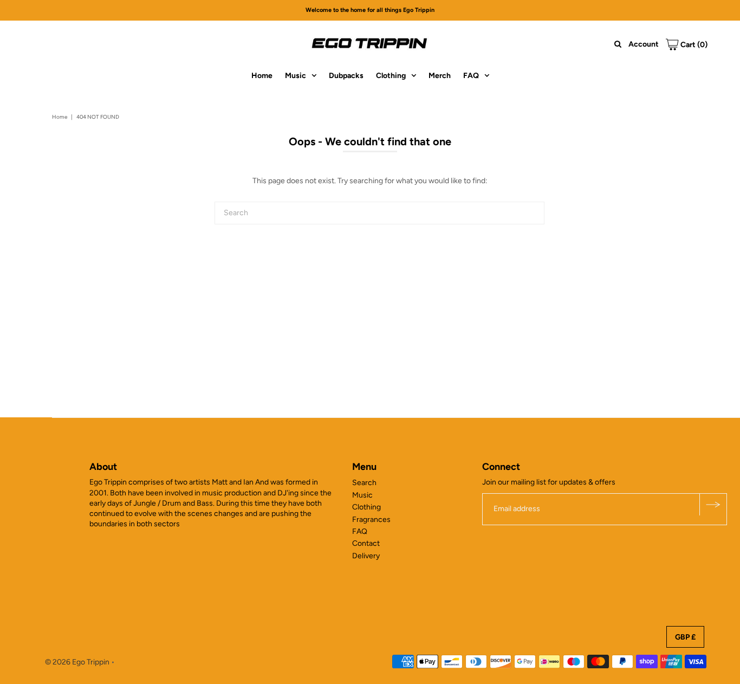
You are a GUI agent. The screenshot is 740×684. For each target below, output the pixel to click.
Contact (366, 543)
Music (295, 75)
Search (364, 482)
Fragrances (371, 519)
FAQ (471, 75)
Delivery (366, 555)
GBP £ (685, 637)
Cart (693, 44)
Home (261, 75)
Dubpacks (346, 75)
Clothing (391, 75)
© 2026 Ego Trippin (77, 662)
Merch (440, 75)
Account (643, 44)
